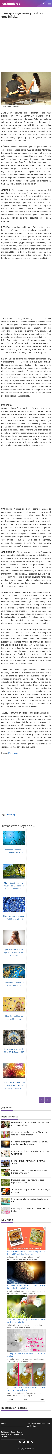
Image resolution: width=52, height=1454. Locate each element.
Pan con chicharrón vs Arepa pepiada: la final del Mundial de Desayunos (26, 1252)
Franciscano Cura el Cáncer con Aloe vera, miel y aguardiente (30, 1124)
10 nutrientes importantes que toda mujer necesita (30, 1190)
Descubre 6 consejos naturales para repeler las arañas (27, 1181)
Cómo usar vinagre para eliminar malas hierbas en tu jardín (29, 1171)
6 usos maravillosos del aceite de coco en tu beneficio (30, 1152)
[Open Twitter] (23, 1442)
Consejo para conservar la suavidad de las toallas (30, 1209)
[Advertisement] (26, 46)
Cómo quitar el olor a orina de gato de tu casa (29, 1200)
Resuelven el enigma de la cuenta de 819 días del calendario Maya (29, 1143)
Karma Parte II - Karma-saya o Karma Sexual (28, 1162)
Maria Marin (13, 753)
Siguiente (41, 1399)
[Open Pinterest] (32, 1442)
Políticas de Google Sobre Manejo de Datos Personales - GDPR (12, 1434)
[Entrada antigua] (42, 1100)
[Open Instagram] (28, 1442)
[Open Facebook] (19, 1442)
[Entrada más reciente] (48, 1100)
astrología (12, 814)
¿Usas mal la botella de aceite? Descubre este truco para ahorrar (29, 1133)
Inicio (25, 1399)
